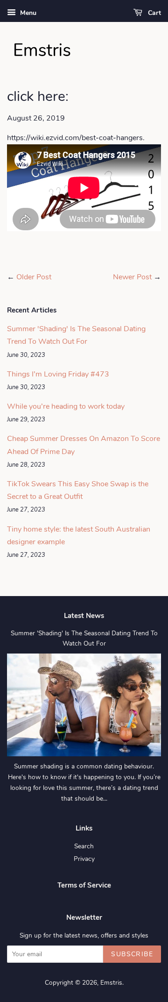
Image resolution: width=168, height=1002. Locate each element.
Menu (27, 12)
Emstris (111, 982)
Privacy (84, 858)
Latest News (84, 615)
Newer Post (132, 277)
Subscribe (132, 954)
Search (84, 846)
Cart (153, 12)
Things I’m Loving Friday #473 (58, 374)
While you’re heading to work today (66, 406)
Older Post (33, 277)
